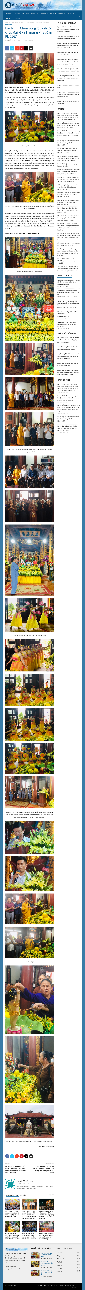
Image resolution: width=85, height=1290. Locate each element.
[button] (78, 16)
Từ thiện (59, 1268)
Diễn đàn (43, 14)
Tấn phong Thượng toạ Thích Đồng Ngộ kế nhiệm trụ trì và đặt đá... (68, 292)
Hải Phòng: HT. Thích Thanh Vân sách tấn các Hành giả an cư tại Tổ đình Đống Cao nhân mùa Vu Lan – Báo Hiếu (68, 227)
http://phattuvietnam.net (23, 1183)
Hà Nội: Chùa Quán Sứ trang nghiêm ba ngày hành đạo (68, 165)
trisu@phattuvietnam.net (12, 1269)
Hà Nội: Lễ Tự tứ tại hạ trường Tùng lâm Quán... (47, 1263)
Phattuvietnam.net (63, 284)
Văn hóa (69, 14)
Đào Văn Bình (61, 307)
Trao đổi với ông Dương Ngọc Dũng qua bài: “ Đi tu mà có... (67, 323)
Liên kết (73, 1287)
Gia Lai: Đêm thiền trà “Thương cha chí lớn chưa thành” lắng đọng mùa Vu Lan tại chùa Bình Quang (46, 1214)
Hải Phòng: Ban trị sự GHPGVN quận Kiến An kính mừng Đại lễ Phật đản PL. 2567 (43, 1169)
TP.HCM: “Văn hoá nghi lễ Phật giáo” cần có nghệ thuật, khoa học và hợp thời (68, 78)
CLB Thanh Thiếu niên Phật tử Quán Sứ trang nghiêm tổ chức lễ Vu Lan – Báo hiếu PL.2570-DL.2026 (68, 218)
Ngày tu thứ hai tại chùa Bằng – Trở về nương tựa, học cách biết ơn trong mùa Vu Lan (29, 1237)
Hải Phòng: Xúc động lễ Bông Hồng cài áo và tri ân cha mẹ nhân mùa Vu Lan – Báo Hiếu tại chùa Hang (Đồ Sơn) (68, 237)
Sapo (15, 1285)
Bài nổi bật (60, 1259)
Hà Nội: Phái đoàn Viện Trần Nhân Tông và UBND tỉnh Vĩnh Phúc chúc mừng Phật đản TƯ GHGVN (15, 1169)
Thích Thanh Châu (62, 68)
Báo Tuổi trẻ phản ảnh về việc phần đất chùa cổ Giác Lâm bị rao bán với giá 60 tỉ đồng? (68, 45)
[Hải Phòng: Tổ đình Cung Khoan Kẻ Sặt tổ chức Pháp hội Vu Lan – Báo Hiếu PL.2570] (12, 1204)
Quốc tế (59, 1265)
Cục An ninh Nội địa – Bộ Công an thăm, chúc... (47, 1254)
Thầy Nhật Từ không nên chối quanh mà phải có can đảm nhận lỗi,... (68, 303)
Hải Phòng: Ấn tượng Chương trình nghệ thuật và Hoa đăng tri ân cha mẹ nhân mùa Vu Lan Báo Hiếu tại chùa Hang (68, 252)
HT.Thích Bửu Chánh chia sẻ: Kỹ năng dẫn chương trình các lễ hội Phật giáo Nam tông (68, 94)
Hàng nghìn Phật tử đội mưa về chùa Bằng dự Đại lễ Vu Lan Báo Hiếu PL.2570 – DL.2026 (12, 1236)
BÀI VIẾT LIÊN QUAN (12, 1195)
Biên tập (46, 1285)
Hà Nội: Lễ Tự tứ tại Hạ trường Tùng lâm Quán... (47, 1272)
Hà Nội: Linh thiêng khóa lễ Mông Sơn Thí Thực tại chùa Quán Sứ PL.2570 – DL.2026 (67, 151)
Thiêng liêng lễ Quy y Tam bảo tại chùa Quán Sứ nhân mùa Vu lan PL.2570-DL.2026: (67, 187)
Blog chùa (25, 14)
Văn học (8, 18)
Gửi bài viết (54, 1285)
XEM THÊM (23, 1195)
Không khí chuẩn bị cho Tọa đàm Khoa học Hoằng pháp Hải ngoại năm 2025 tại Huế (68, 29)
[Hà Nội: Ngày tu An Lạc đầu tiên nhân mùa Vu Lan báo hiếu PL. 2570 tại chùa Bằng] (46, 1226)
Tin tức (16, 14)
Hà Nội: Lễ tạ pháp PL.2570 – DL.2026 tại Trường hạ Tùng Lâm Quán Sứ (67, 261)
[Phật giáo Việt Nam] (42, 5)
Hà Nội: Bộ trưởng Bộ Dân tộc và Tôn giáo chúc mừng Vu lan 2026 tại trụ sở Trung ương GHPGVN (68, 158)
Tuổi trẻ (52, 14)
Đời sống (33, 14)
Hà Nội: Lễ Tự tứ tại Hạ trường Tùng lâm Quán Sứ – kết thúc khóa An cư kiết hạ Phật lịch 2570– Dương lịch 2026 (68, 134)
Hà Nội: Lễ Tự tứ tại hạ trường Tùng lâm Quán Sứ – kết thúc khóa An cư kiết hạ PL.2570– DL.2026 (68, 125)
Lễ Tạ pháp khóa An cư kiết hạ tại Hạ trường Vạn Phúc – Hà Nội (68, 244)
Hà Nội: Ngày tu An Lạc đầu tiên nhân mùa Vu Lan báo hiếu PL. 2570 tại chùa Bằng (46, 1236)
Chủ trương (39, 1285)
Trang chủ (9, 14)
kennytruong (60, 52)
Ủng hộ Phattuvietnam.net (67, 1285)
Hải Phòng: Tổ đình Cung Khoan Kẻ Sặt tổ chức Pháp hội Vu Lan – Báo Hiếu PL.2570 (12, 1213)
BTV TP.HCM (61, 297)
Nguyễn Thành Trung (13, 40)
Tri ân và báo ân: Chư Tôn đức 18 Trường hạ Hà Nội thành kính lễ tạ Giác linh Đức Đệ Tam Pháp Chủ (67, 269)
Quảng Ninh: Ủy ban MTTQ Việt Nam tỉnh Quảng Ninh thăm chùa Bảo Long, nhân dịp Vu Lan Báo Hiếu (29, 1214)
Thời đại (60, 14)
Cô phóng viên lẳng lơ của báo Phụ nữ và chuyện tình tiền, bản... (68, 281)
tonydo (59, 43)
